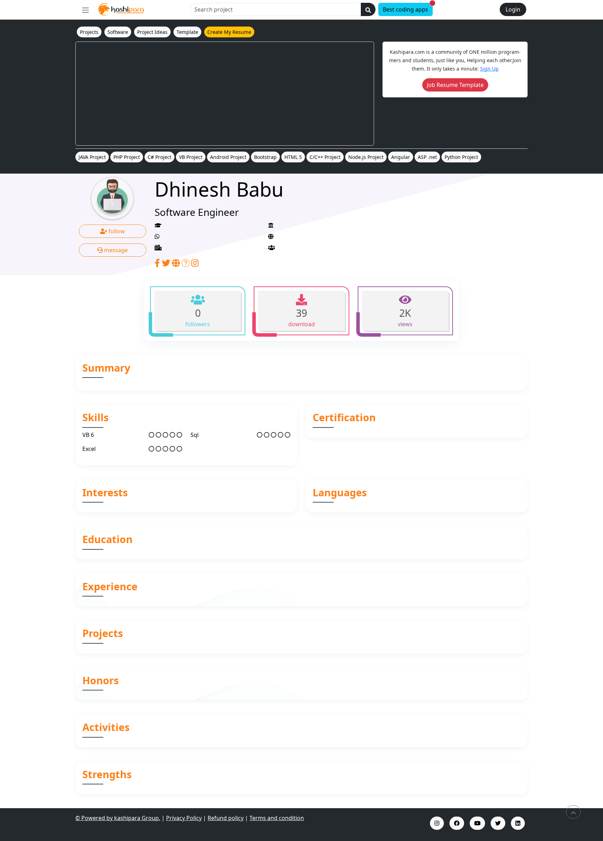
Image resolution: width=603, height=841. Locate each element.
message (115, 250)
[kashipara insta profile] (437, 823)
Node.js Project (366, 157)
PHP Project (126, 157)
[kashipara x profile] (498, 823)
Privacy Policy (184, 818)
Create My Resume (229, 32)
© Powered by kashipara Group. (117, 818)
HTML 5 (293, 157)
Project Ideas (152, 32)
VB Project (190, 157)
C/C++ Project (325, 157)
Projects (89, 32)
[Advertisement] (225, 93)
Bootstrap (265, 157)
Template (187, 32)
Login (513, 9)
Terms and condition (277, 818)
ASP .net (427, 157)
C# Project (159, 157)
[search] (368, 9)
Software (117, 32)
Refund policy (226, 818)
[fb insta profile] (456, 823)
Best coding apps (408, 8)
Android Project (228, 157)
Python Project (461, 157)
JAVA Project (92, 157)
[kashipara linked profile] (518, 823)
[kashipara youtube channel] (477, 823)
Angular (400, 157)
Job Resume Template (455, 85)
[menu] (85, 10)
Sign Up (489, 68)
